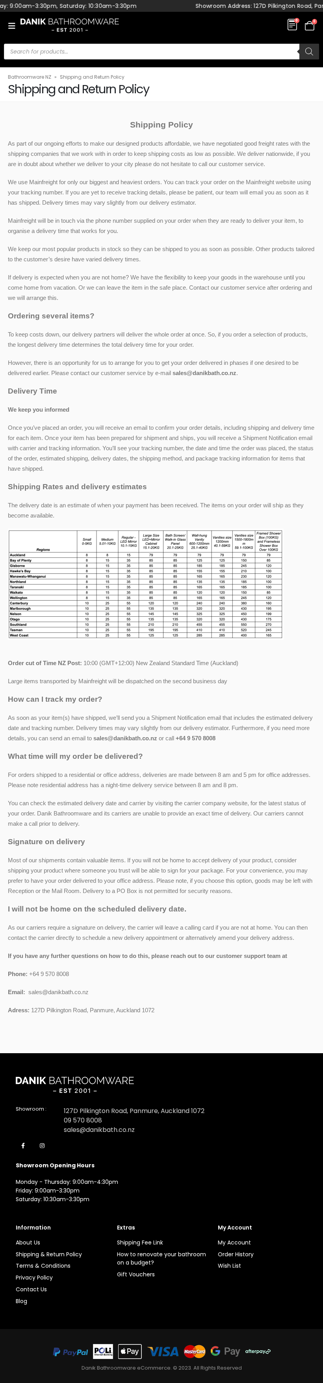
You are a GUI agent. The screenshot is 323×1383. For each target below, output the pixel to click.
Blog (21, 1301)
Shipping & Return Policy (49, 1254)
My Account (234, 1242)
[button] (14, 26)
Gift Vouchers (136, 1274)
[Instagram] (42, 1146)
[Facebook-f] (23, 1146)
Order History (236, 1254)
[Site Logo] (69, 25)
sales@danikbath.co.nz (99, 1129)
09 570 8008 (83, 1120)
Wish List (229, 1266)
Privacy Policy (34, 1277)
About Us (28, 1242)
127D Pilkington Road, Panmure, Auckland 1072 (134, 1110)
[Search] (309, 51)
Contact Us (31, 1289)
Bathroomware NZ (29, 77)
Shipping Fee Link (140, 1242)
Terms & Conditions (43, 1266)
